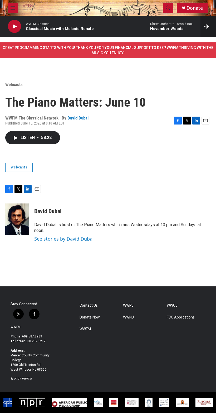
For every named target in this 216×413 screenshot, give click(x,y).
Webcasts (14, 84)
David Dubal (78, 118)
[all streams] (208, 26)
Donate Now (90, 317)
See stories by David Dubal (64, 239)
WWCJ (172, 305)
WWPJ (128, 305)
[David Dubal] (17, 219)
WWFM (16, 327)
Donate (194, 8)
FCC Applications (181, 317)
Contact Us (89, 305)
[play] (14, 26)
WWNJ (128, 317)
